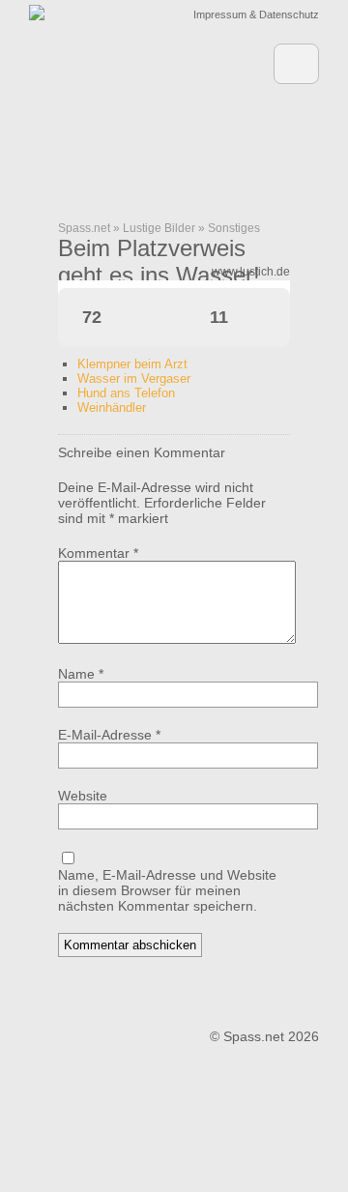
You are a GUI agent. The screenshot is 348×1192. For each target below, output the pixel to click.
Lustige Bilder (159, 228)
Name (80, 674)
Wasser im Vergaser (133, 378)
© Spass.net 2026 (264, 1036)
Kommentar (98, 553)
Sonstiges (234, 228)
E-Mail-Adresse (109, 734)
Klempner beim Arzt (132, 364)
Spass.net (84, 228)
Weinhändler (111, 407)
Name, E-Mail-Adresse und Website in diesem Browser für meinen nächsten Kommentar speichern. (167, 890)
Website (82, 795)
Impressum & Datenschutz (256, 14)
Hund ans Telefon (126, 393)
